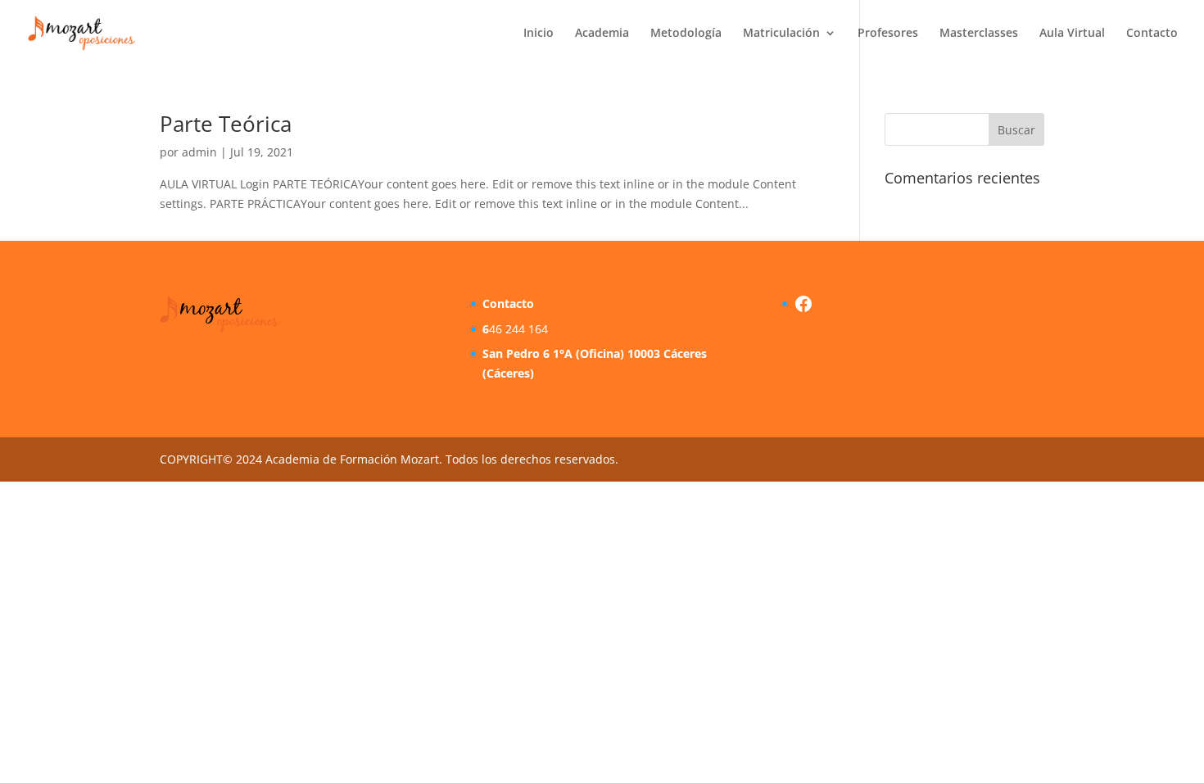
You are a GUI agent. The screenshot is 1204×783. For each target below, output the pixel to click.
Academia (602, 33)
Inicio (538, 33)
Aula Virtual (1072, 33)
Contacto (1152, 33)
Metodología (686, 33)
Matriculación (781, 33)
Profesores (888, 33)
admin (199, 152)
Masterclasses (978, 33)
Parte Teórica (226, 123)
